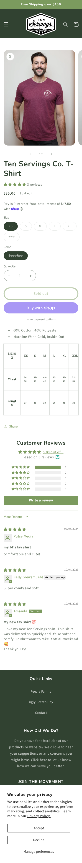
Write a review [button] (41, 500)
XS (13, 227)
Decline (38, 839)
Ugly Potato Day (41, 702)
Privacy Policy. (39, 816)
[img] (15, 529)
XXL (14, 237)
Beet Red (18, 256)
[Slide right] (51, 154)
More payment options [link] (41, 319)
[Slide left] (31, 154)
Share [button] (13, 426)
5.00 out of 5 (53, 452)
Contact (41, 712)
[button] (6, 24)
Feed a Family (41, 691)
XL (72, 227)
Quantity (9, 266)
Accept (39, 828)
